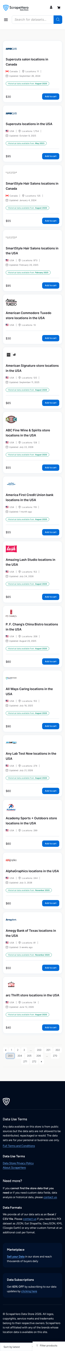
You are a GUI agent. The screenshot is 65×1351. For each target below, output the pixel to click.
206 (38, 1055)
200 (39, 1049)
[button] (6, 19)
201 (48, 1049)
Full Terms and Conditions (19, 1145)
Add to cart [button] (51, 96)
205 (29, 1055)
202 (57, 1049)
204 (20, 1055)
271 (25, 1061)
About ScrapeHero (14, 1167)
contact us (50, 1197)
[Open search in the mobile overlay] (37, 19)
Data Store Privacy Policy (18, 1163)
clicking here (29, 1291)
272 (34, 1061)
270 (55, 1055)
